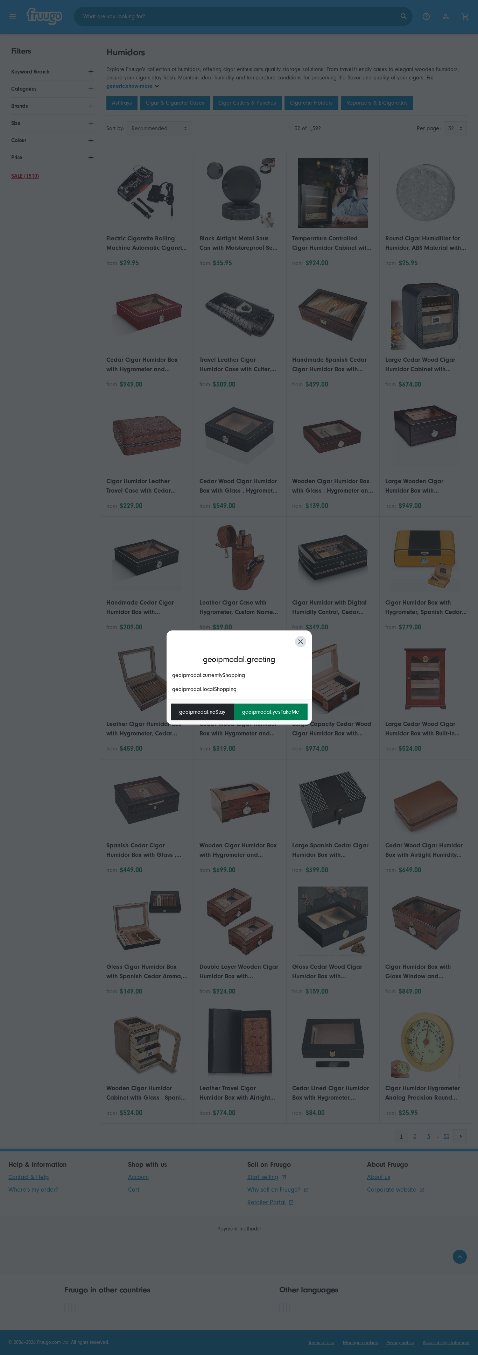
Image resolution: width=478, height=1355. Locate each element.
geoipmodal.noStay (202, 712)
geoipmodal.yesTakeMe (270, 712)
